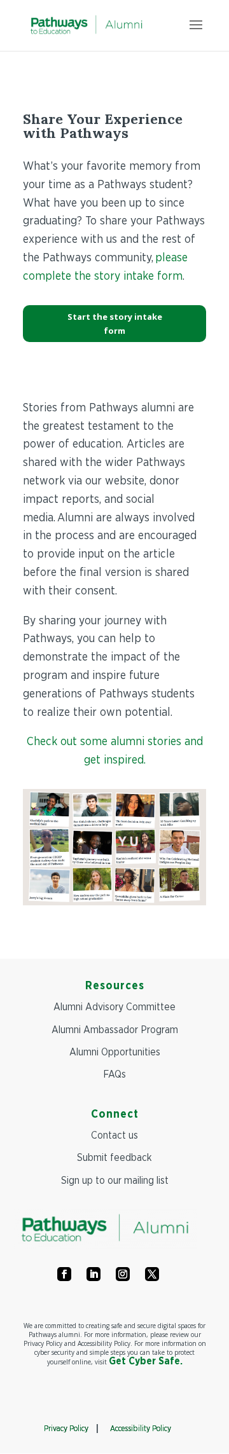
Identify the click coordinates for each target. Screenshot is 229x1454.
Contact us (114, 1135)
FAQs (114, 1074)
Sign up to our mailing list (115, 1181)
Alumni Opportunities (114, 1052)
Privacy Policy (66, 1428)
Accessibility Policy (140, 1428)
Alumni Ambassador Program (115, 1030)
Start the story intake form (114, 323)
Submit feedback (114, 1158)
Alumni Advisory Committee (114, 1007)
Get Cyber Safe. (146, 1361)
